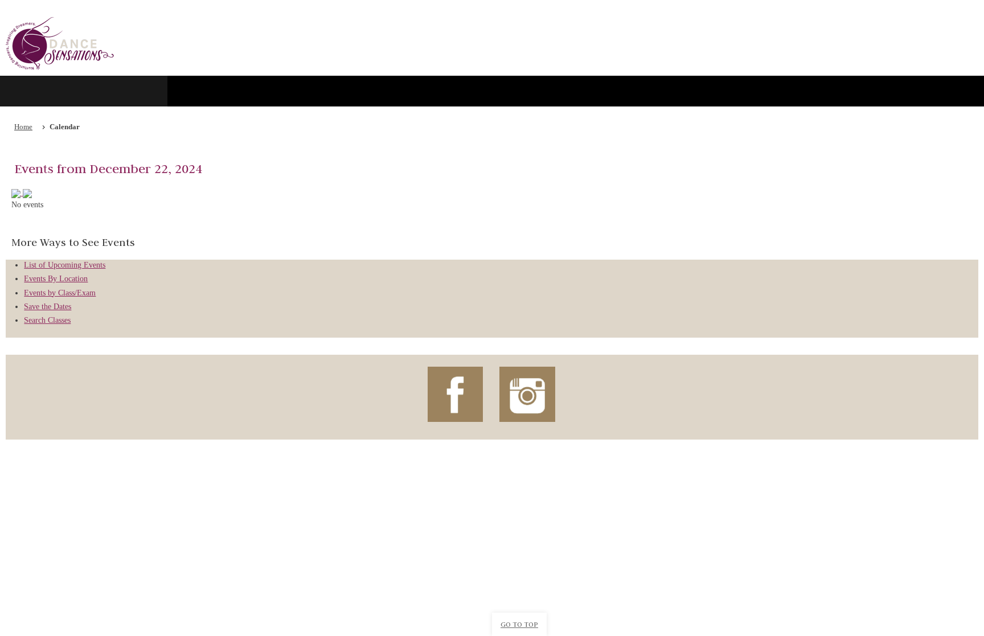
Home (23, 127)
